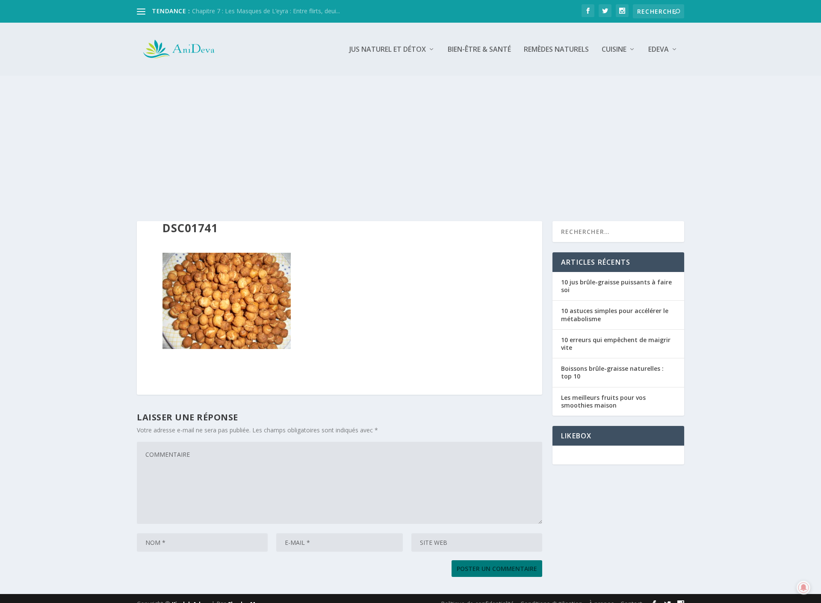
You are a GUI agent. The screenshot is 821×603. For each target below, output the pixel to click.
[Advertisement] (410, 140)
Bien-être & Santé (479, 50)
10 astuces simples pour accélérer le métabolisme (614, 314)
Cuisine (614, 50)
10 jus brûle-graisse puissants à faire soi (616, 286)
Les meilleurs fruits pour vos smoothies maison (603, 401)
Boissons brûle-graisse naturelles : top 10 (612, 372)
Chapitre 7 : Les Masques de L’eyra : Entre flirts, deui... (266, 11)
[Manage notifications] (803, 587)
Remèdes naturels (556, 50)
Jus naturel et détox (387, 50)
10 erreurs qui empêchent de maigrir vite (615, 344)
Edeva (658, 50)
